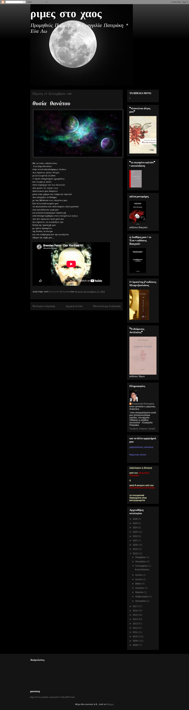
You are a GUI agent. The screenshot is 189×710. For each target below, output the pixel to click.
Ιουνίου (139, 579)
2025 (135, 523)
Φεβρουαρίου (142, 596)
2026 (135, 519)
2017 (135, 606)
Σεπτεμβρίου (141, 566)
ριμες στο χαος (66, 14)
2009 (135, 641)
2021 (135, 540)
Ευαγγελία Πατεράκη (143, 404)
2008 (135, 645)
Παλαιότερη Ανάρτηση (107, 306)
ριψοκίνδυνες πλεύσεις (141, 447)
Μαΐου (138, 583)
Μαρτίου (139, 592)
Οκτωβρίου (141, 561)
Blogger (109, 704)
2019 (135, 549)
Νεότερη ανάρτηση (44, 306)
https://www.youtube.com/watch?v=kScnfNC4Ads (52, 696)
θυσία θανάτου (142, 569)
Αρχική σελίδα (74, 306)
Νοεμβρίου (141, 557)
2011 (135, 632)
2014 (135, 619)
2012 (135, 628)
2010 (135, 636)
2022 (135, 536)
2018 (135, 553)
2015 (135, 615)
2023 (135, 532)
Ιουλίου (139, 575)
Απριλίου (140, 588)
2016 (135, 610)
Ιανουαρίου (141, 601)
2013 (135, 623)
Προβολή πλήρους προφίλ (142, 428)
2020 (135, 545)
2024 (135, 527)
